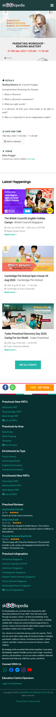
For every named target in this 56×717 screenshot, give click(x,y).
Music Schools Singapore (14, 581)
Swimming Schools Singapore (16, 585)
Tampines (6, 440)
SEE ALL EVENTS (28, 365)
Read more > (10, 234)
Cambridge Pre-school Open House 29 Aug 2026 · (26, 278)
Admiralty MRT (9, 407)
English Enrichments (12, 465)
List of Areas (10, 444)
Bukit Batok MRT (10, 489)
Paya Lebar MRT (10, 481)
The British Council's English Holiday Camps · (24, 220)
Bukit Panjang (9, 436)
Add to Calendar (13, 141)
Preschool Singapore (12, 559)
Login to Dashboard (12, 683)
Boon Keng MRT (10, 415)
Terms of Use (34, 701)
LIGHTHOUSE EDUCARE (12, 509)
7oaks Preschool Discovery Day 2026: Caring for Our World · (26, 335)
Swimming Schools (11, 460)
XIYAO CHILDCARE (10, 520)
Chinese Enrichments (12, 469)
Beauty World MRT (11, 485)
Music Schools (9, 456)
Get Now (39, 387)
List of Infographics (14, 589)
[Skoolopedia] (13, 5)
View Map (31, 159)
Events (9, 58)
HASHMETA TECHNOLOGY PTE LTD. (34, 692)
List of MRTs (10, 420)
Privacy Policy (22, 701)
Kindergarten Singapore (14, 572)
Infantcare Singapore (12, 568)
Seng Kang (7, 431)
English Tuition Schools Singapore (18, 576)
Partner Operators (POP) (14, 563)
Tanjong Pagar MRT (11, 411)
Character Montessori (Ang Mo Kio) (16, 536)
